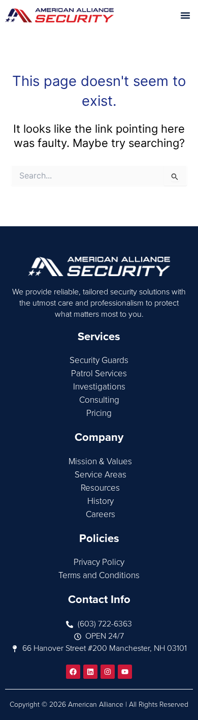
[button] (185, 15)
